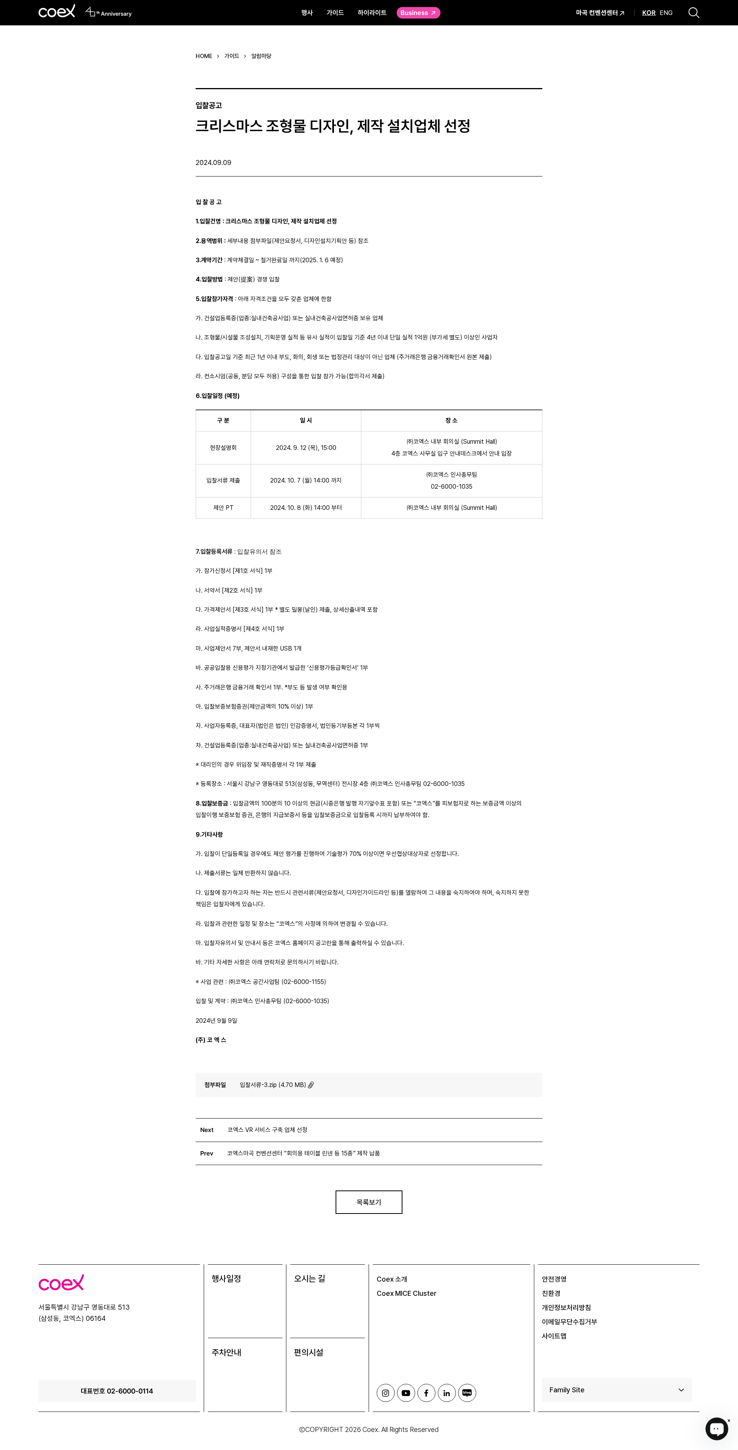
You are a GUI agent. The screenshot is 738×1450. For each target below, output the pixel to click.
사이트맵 (554, 1336)
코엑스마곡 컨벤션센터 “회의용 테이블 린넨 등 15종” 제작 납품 (303, 1153)
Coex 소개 (392, 1279)
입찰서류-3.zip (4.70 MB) (273, 1085)
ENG (666, 13)
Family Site (567, 1390)
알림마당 (261, 56)
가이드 (335, 12)
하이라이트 (372, 12)
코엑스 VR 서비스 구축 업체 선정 (268, 1130)
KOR (649, 13)
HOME (204, 56)
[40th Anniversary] (109, 11)
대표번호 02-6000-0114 (117, 1390)
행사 (307, 12)
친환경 (551, 1293)
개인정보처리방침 (566, 1308)
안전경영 (554, 1279)
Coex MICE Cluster (407, 1293)
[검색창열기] (694, 12)
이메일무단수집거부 (569, 1322)
